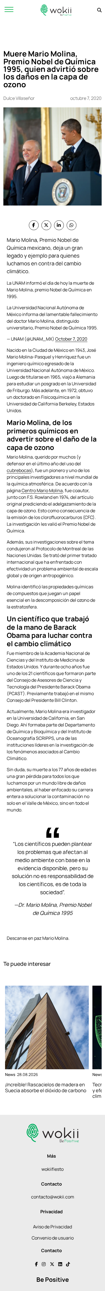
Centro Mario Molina (42, 490)
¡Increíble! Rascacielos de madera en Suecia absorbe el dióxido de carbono (45, 1087)
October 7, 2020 (71, 339)
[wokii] (56, 9)
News (10, 1074)
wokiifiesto (52, 1169)
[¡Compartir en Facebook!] (34, 225)
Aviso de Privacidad (52, 1227)
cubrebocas (19, 470)
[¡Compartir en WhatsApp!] (71, 225)
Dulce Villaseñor (19, 98)
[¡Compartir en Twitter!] (46, 225)
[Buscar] (99, 10)
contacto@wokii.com (52, 1197)
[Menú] (9, 10)
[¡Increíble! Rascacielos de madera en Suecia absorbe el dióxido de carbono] (46, 1027)
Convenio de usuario (53, 1238)
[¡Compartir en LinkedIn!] (59, 225)
